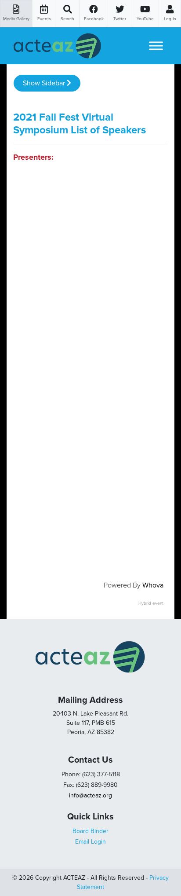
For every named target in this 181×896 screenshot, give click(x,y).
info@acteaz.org (90, 795)
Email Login (90, 841)
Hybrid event (150, 603)
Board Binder (90, 831)
